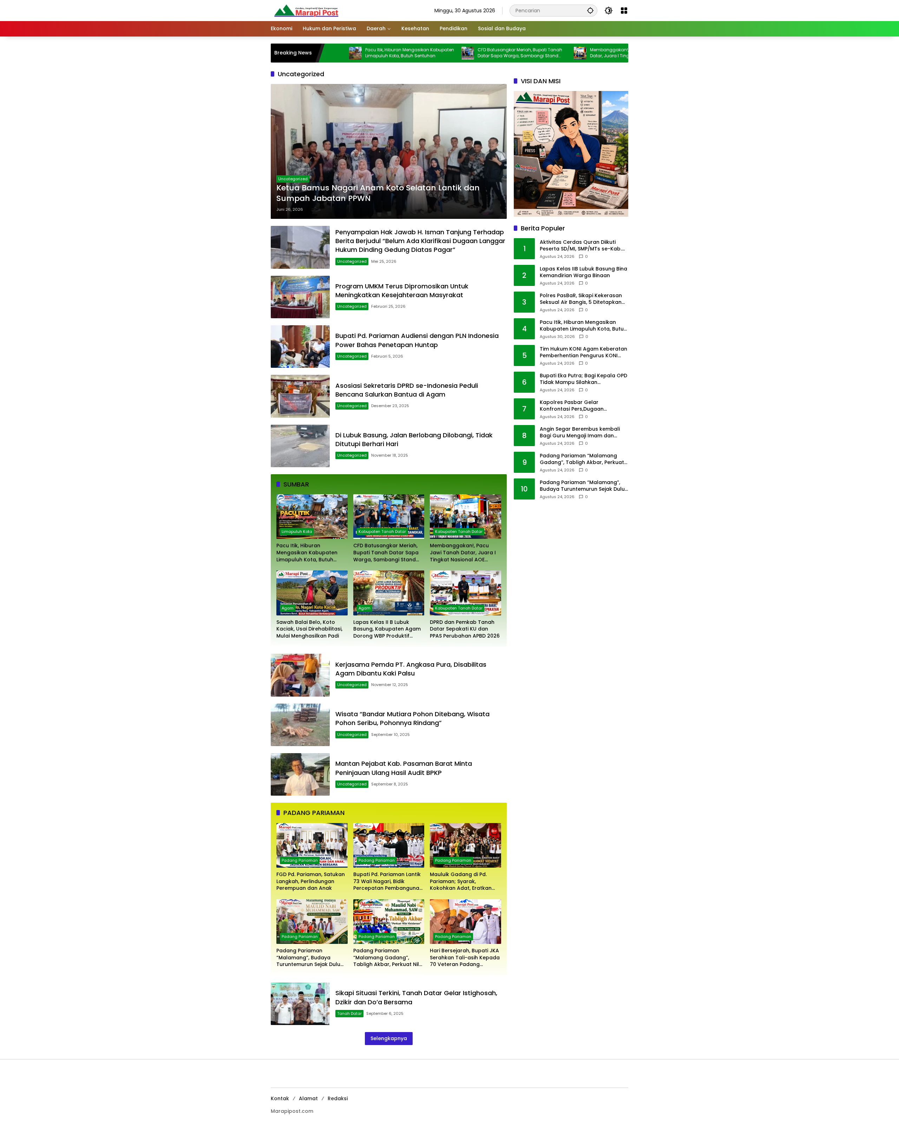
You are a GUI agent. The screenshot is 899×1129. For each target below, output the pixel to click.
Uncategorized (293, 179)
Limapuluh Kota (297, 531)
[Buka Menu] (624, 10)
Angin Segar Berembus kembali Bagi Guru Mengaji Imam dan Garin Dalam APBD (580, 432)
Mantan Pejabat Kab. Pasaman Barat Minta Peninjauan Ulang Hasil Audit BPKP (403, 768)
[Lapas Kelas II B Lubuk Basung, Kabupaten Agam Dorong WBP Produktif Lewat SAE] (389, 592)
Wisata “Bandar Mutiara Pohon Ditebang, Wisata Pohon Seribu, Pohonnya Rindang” (412, 718)
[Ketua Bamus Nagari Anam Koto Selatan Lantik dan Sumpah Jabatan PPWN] (389, 151)
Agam (288, 608)
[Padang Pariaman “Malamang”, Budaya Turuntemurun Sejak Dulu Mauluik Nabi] (312, 921)
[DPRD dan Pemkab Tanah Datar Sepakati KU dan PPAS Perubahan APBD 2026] (465, 592)
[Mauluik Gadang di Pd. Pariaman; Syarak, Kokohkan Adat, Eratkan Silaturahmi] (465, 845)
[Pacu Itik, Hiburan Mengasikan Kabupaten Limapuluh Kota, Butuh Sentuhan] (312, 516)
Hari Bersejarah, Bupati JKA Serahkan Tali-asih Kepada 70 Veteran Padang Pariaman (465, 957)
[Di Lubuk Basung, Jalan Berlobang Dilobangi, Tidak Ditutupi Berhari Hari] (300, 446)
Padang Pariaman (300, 860)
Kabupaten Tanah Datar (382, 531)
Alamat (308, 1098)
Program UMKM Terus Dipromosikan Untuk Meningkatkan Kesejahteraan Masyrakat (402, 290)
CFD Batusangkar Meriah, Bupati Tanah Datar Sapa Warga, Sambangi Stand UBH (469, 53)
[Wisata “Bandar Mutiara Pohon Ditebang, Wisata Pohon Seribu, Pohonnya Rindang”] (300, 725)
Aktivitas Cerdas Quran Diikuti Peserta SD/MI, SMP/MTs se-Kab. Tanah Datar (581, 246)
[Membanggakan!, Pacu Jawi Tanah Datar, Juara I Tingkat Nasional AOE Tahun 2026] (529, 53)
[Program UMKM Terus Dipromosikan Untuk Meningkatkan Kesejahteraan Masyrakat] (300, 297)
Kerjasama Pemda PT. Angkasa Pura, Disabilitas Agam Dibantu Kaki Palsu (410, 669)
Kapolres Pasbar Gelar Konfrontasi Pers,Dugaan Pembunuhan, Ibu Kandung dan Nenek (580, 406)
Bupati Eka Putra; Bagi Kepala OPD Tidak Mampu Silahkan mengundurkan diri (583, 379)
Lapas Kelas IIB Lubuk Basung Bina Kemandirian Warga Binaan (583, 272)
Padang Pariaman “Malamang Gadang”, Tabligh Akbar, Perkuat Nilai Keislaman (388, 957)
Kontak (280, 1098)
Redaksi (338, 1098)
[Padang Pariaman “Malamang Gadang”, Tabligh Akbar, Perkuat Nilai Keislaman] (389, 921)
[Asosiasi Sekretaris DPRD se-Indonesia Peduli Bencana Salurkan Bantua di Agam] (300, 396)
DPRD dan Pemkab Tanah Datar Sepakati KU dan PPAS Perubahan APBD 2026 (465, 629)
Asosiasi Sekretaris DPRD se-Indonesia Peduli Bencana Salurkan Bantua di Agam (406, 390)
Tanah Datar (349, 1013)
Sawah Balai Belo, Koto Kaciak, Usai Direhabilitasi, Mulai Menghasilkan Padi (309, 629)
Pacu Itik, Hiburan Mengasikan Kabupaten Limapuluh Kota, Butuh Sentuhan (358, 53)
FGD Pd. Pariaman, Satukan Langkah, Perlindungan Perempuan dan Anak (310, 881)
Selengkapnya (388, 1038)
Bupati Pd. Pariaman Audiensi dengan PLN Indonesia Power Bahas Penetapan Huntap (417, 340)
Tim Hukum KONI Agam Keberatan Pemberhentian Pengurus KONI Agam (583, 352)
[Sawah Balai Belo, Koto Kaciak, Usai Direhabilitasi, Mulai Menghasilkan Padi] (312, 592)
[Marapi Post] (306, 10)
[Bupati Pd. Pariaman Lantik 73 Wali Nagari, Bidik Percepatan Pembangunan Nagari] (389, 845)
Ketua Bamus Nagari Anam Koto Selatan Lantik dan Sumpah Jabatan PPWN (378, 193)
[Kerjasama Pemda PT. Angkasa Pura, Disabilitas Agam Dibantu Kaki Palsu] (300, 675)
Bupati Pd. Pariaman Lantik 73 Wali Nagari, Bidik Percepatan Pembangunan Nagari (387, 881)
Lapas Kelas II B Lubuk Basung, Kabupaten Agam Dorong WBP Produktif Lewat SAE (387, 629)
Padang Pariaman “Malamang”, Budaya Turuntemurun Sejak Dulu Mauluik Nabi (308, 957)
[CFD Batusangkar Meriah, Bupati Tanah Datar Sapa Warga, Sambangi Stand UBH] (417, 53)
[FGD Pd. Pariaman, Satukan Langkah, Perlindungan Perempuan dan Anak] (312, 845)
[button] (590, 10)
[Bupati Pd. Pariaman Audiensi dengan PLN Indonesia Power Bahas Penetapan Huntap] (300, 346)
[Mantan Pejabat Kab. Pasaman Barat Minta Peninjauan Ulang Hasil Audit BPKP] (300, 774)
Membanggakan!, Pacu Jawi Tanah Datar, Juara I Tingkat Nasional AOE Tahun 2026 (577, 53)
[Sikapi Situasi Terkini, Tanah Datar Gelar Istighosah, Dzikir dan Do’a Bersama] (300, 1004)
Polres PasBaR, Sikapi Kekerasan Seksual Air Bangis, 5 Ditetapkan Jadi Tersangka (581, 299)
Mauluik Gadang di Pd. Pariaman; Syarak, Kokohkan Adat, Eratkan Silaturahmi (461, 881)
